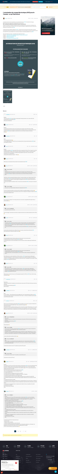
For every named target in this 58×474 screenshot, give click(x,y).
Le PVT (11, 1)
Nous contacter (38, 454)
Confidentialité (28, 454)
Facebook (6, 454)
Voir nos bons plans (45, 33)
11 (20, 431)
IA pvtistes (37, 462)
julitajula (7, 361)
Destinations (14, 1)
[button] (2, 473)
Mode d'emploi (18, 456)
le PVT (10, 118)
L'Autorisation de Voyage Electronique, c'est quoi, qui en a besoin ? (17, 34)
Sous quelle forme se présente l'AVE (12, 38)
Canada (14, 4)
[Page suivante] (24, 431)
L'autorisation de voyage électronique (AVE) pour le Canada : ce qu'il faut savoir (18, 13)
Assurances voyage (35, 1)
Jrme (7, 146)
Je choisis (9, 469)
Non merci (3, 469)
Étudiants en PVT (28, 462)
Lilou (6, 18)
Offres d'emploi (23, 1)
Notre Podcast (38, 460)
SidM (7, 235)
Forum (26, 1)
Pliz (6, 196)
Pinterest (6, 458)
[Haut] (56, 472)
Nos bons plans (40, 1)
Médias (27, 458)
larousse (7, 391)
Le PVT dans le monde (39, 456)
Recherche (28, 1)
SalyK (7, 158)
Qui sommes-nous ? (29, 456)
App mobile (27, 460)
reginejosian (8, 114)
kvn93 (7, 124)
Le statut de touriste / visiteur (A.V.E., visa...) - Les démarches (27, 4)
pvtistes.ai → (51, 7)
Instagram (6, 456)
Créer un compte (47, 1)
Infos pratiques (18, 1)
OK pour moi (16, 469)
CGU (16, 454)
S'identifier (51, 1)
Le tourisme (17, 4)
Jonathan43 (8, 290)
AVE (14, 27)
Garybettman (8, 279)
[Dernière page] (25, 431)
